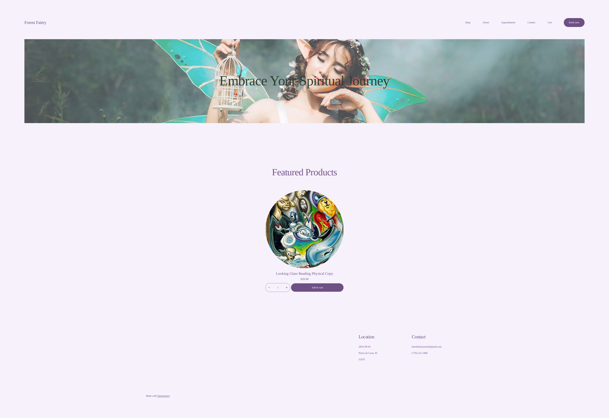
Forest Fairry (35, 22)
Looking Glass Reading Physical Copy (304, 273)
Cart (549, 22)
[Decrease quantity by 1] (269, 287)
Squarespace (163, 396)
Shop (467, 22)
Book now (574, 22)
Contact (531, 22)
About (486, 22)
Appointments (508, 22)
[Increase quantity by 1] (286, 287)
